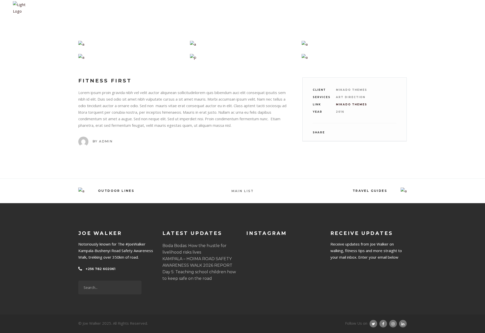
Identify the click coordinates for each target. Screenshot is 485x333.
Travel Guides (370, 191)
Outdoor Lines (116, 191)
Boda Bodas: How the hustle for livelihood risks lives (194, 249)
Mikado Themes (351, 104)
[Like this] (396, 132)
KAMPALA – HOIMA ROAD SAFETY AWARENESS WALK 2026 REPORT (197, 262)
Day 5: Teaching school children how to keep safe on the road (199, 275)
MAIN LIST (242, 191)
